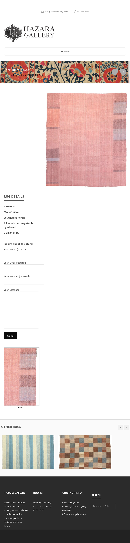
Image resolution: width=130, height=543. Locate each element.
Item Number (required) (17, 276)
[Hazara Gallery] (63, 32)
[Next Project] (123, 72)
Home (7, 75)
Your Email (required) (15, 262)
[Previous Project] (115, 72)
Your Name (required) (15, 249)
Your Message (11, 289)
